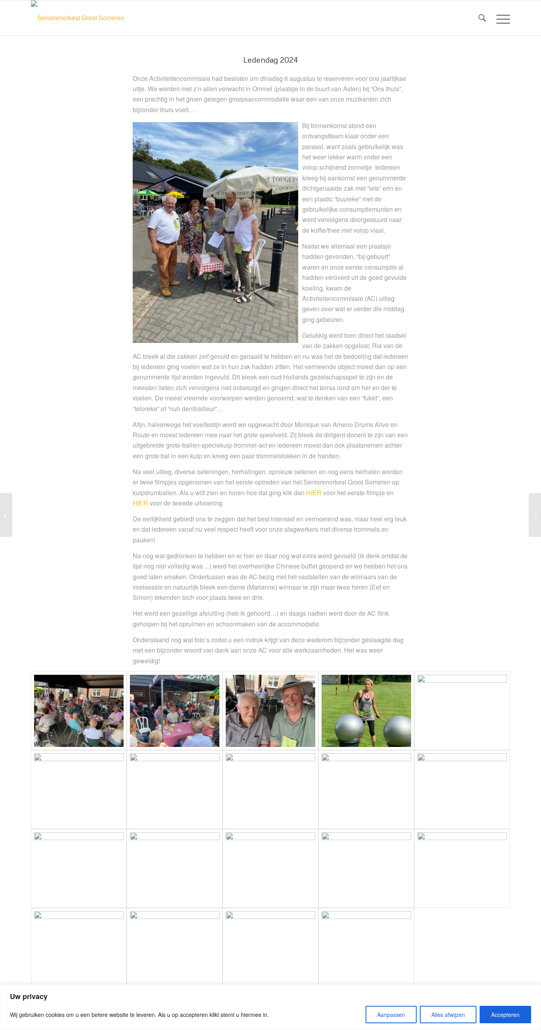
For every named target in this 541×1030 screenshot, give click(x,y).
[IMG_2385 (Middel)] (175, 789)
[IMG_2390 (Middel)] (175, 868)
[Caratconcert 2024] (6, 515)
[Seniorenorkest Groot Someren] (77, 17)
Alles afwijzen (448, 1015)
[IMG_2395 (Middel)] (175, 947)
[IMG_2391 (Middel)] (270, 868)
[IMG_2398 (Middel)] (366, 947)
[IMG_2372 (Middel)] (270, 711)
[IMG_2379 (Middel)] (462, 711)
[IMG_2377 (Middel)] (366, 711)
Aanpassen (391, 1015)
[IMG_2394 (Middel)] (79, 947)
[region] (270, 1007)
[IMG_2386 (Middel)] (270, 789)
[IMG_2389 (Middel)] (79, 868)
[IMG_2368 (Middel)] (79, 711)
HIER (314, 492)
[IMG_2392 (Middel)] (366, 868)
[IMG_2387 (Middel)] (366, 789)
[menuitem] (482, 17)
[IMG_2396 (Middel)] (270, 947)
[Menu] (500, 17)
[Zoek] (482, 17)
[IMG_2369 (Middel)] (175, 711)
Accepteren (505, 1015)
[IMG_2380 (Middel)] (79, 789)
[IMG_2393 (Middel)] (462, 868)
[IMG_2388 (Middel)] (462, 789)
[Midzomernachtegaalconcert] (535, 515)
